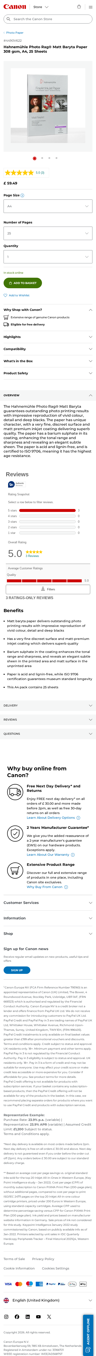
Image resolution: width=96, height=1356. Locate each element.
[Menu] (90, 6)
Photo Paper (14, 32)
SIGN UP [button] (17, 970)
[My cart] (79, 6)
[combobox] (48, 19)
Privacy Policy (43, 1259)
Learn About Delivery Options (51, 818)
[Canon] (15, 6)
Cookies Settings (55, 1268)
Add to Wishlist (19, 295)
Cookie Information (19, 1268)
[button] (34, 158)
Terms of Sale (14, 1259)
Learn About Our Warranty (48, 855)
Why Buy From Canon (45, 887)
